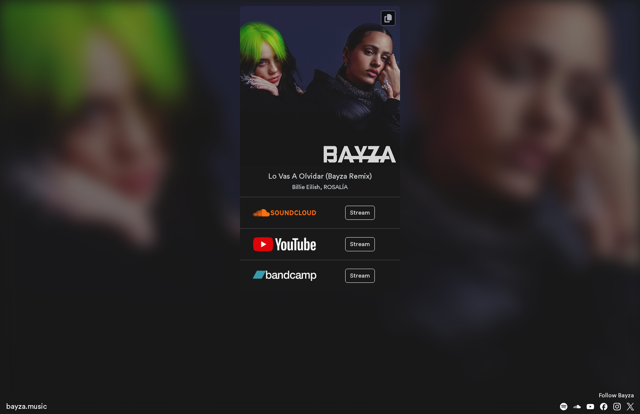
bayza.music (26, 406)
